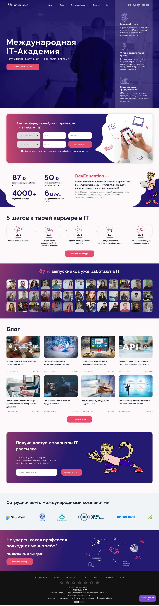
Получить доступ (79, 321)
